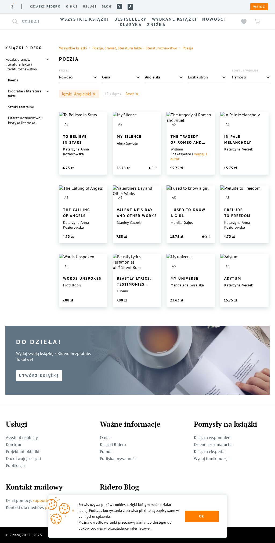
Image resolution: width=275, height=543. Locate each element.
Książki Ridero (113, 444)
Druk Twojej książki (23, 458)
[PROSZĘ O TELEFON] (130, 7)
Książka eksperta (209, 451)
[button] (29, 22)
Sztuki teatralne (21, 107)
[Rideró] (12, 6)
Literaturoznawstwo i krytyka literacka (25, 120)
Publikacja (15, 465)
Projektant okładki (22, 451)
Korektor (13, 444)
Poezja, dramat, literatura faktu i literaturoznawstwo (21, 64)
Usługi (89, 6)
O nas (72, 6)
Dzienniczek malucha (213, 444)
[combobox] (29, 22)
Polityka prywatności (119, 458)
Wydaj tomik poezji (211, 458)
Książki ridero (45, 6)
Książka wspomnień (212, 437)
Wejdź (259, 7)
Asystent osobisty (22, 437)
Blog (106, 6)
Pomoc (119, 6)
